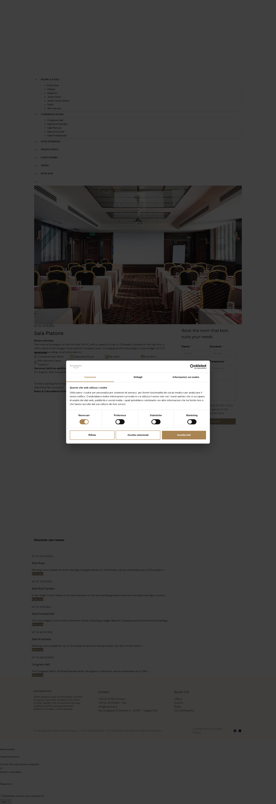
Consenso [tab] (90, 377)
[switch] (120, 421)
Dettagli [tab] (138, 377)
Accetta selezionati (138, 435)
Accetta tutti (184, 435)
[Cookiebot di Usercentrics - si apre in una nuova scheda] (192, 366)
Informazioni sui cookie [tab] (186, 377)
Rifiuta (92, 435)
